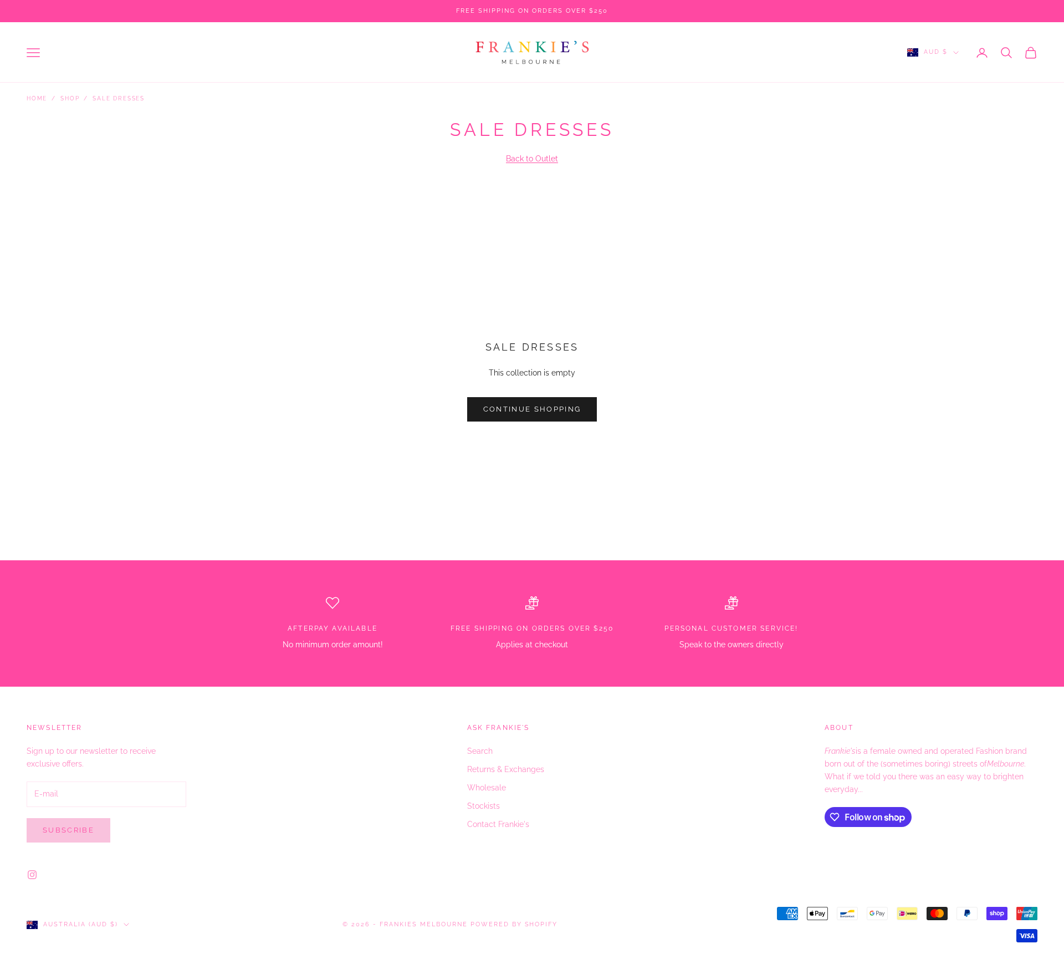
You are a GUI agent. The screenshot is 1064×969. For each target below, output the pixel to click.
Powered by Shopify (514, 924)
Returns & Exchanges (505, 769)
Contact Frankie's (498, 824)
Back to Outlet (532, 158)
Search (480, 751)
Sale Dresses (119, 98)
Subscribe (68, 830)
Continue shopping (532, 409)
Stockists (483, 805)
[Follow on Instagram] (32, 874)
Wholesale (486, 787)
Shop (69, 98)
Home (37, 98)
